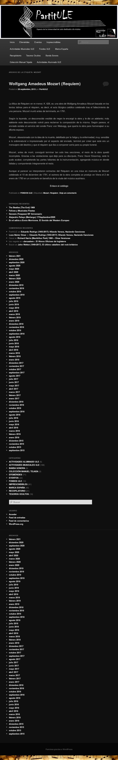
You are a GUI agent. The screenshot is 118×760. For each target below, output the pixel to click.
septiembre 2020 (16, 262)
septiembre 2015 (16, 450)
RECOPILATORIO (17, 490)
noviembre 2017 (16, 366)
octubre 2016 (15, 408)
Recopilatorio (15, 55)
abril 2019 (13, 310)
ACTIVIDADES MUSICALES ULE (24, 464)
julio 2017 (13, 378)
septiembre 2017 (16, 372)
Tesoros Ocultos (33, 55)
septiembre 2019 (16, 294)
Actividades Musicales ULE (22, 48)
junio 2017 (14, 382)
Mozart (46, 192)
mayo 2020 (14, 268)
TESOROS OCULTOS (19, 494)
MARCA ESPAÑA (17, 487)
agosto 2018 (14, 336)
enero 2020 (14, 281)
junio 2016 (14, 421)
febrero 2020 (15, 278)
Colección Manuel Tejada (21, 62)
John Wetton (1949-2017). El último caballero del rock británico (48, 244)
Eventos (38, 42)
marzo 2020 (14, 275)
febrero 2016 (15, 434)
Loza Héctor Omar (17, 234)
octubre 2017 (15, 369)
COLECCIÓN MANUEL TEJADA (23, 471)
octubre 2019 (15, 291)
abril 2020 (13, 272)
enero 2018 (14, 359)
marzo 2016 (14, 430)
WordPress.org (16, 523)
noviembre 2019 (16, 288)
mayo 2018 (14, 346)
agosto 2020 (14, 265)
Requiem (54, 192)
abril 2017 (13, 388)
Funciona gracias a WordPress (59, 749)
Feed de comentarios (19, 520)
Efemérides (24, 42)
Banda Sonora (52, 55)
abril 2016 (13, 427)
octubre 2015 (15, 447)
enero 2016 (14, 437)
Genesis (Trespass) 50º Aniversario (25, 213)
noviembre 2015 (16, 443)
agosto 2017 (14, 375)
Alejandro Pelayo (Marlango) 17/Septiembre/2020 (32, 217)
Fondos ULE (44, 48)
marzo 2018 (14, 353)
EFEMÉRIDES (15, 474)
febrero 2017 (15, 395)
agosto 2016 (14, 414)
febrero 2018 (15, 356)
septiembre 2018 (16, 333)
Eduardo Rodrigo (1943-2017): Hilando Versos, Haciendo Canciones (53, 231)
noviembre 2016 (16, 404)
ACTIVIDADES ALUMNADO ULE (24, 461)
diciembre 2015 (16, 440)
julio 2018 (13, 340)
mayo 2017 (14, 385)
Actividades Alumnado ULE (49, 62)
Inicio (12, 42)
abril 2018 (13, 349)
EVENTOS (14, 477)
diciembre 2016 (16, 401)
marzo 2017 (14, 392)
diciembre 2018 (16, 323)
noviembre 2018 (16, 327)
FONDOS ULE (26, 192)
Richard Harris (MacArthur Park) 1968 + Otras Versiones (44, 238)
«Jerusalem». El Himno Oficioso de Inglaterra (44, 241)
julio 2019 (13, 301)
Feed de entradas (17, 517)
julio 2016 (13, 417)
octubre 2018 (15, 330)
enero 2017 (14, 398)
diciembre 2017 (16, 362)
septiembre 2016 (16, 411)
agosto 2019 (14, 297)
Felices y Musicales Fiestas (22, 210)
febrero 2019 (15, 317)
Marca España (61, 48)
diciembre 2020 (16, 259)
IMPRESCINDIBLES (18, 484)
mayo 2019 (14, 307)
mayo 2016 (14, 424)
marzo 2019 (14, 314)
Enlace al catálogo (59, 185)
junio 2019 (14, 304)
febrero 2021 (15, 255)
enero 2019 (14, 320)
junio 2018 (14, 343)
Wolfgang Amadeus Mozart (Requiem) (45, 83)
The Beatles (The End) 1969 (22, 207)
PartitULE (43, 89)
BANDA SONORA (17, 468)
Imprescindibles (54, 42)
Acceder (13, 514)
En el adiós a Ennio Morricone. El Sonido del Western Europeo (39, 220)
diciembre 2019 (16, 285)
